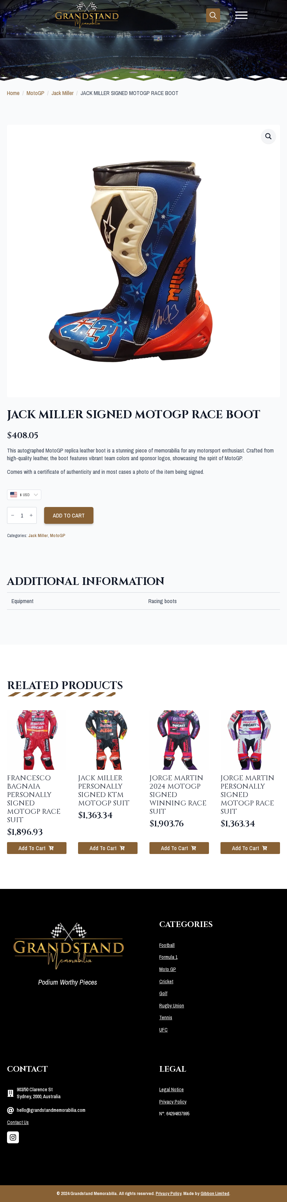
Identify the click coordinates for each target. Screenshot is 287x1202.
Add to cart (69, 515)
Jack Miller (62, 93)
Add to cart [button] (32, 848)
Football (167, 945)
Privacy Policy (173, 1102)
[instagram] (13, 1137)
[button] (268, 136)
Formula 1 (168, 957)
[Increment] (31, 515)
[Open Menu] (241, 15)
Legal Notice (171, 1089)
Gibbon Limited (215, 1193)
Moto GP (167, 969)
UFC (163, 1030)
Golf (163, 993)
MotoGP (35, 93)
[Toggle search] (213, 15)
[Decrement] (12, 515)
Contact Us (18, 1122)
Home (13, 93)
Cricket (166, 981)
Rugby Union (171, 1005)
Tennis (165, 1017)
